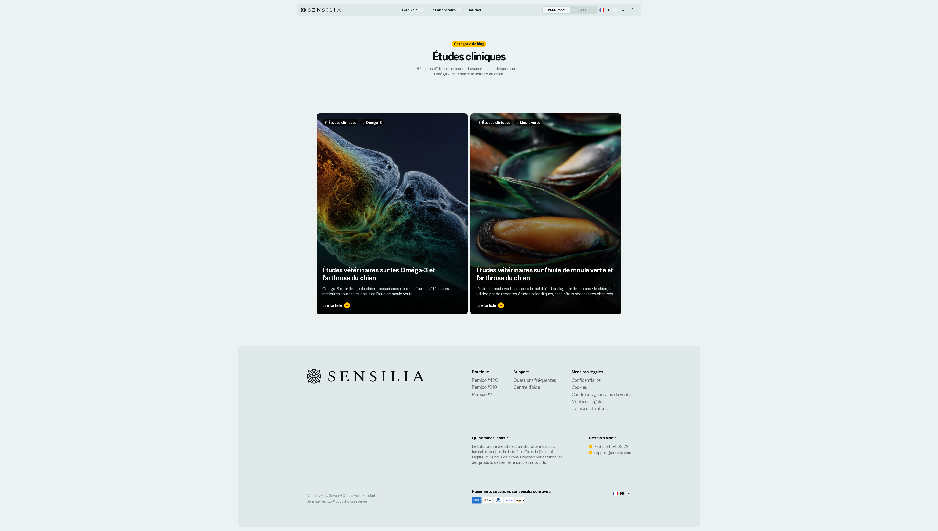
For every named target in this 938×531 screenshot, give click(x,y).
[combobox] (608, 10)
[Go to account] (622, 10)
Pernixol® (410, 10)
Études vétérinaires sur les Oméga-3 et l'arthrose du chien (378, 274)
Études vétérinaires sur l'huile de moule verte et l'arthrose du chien (544, 274)
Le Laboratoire (443, 10)
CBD (583, 10)
